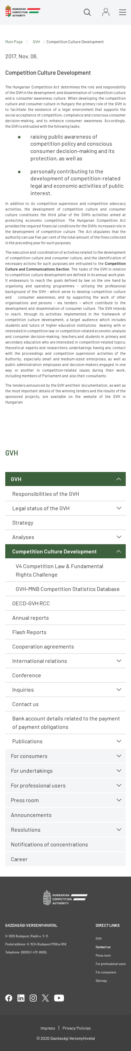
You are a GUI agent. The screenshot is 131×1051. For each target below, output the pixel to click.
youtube (59, 998)
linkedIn (20, 998)
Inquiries (23, 689)
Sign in (106, 12)
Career (19, 859)
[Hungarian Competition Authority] (23, 11)
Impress (48, 1027)
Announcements (31, 814)
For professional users (38, 785)
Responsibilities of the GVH (45, 493)
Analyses (23, 536)
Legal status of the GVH (41, 508)
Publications (27, 741)
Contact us (25, 703)
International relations (39, 660)
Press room (25, 800)
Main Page (14, 41)
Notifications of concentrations (49, 844)
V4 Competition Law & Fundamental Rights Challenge (59, 570)
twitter (45, 998)
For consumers (106, 972)
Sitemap (101, 981)
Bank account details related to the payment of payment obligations (66, 722)
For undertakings (32, 770)
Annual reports (30, 617)
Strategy (22, 522)
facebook (8, 998)
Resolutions (26, 829)
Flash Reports (29, 631)
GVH (16, 478)
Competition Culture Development (54, 551)
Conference (26, 675)
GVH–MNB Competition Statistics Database (68, 588)
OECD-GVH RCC (31, 603)
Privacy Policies (77, 1027)
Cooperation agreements (43, 646)
